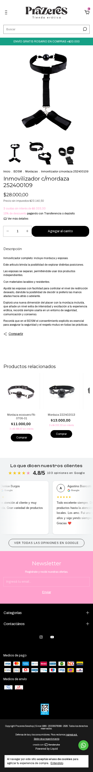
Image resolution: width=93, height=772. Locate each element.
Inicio (6, 171)
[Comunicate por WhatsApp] (83, 745)
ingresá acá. (72, 734)
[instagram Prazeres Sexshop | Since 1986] (41, 637)
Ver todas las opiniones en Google (46, 543)
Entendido (57, 763)
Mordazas (31, 171)
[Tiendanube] (47, 745)
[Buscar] (84, 29)
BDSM (18, 171)
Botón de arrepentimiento (46, 739)
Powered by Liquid (46, 748)
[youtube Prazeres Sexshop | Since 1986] (52, 637)
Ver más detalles (17, 218)
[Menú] (6, 13)
